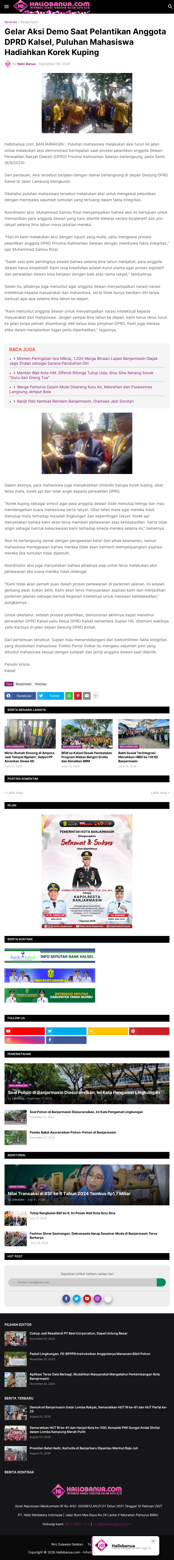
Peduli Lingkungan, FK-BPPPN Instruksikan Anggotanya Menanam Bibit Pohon (90, 1354)
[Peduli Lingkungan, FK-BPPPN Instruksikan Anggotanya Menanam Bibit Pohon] (16, 1359)
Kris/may (40, 684)
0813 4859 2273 (77, 1524)
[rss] (108, 1031)
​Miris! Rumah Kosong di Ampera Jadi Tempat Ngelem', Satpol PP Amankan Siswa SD (29, 757)
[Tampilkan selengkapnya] (95, 696)
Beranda (11, 22)
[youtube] (25, 1031)
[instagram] (25, 1040)
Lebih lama (159, 793)
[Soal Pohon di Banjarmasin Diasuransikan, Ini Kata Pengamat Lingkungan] (16, 1117)
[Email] (87, 696)
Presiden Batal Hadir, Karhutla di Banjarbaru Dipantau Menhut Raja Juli (84, 1448)
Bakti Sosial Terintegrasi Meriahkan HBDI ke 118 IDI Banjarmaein (138, 757)
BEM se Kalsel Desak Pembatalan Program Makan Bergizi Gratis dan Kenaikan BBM (86, 757)
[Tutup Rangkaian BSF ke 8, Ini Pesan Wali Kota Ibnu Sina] (16, 1218)
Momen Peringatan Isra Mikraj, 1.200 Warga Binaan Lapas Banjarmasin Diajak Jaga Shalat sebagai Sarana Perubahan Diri (83, 361)
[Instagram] (98, 1299)
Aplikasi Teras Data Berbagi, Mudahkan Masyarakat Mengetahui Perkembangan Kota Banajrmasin (95, 1376)
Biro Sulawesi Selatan (67, 1544)
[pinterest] (149, 1031)
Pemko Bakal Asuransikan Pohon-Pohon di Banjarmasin (73, 1132)
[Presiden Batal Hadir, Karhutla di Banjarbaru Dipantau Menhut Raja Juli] (16, 1453)
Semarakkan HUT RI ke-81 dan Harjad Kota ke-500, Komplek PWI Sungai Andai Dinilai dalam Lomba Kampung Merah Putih (95, 1430)
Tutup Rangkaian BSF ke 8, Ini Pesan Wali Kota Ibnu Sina (72, 1213)
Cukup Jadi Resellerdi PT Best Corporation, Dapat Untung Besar (79, 1333)
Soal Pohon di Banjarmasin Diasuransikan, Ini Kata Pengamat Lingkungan (86, 1112)
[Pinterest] (78, 696)
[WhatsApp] (69, 696)
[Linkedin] (108, 1299)
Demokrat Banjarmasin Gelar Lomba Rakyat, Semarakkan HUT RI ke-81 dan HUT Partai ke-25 (98, 1409)
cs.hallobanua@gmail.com (112, 1524)
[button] (6, 7)
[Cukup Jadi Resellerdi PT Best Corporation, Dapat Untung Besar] (16, 1338)
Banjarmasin (30, 22)
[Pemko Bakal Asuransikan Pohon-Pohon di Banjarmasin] (16, 1137)
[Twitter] (77, 1299)
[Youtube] (87, 1299)
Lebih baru (15, 793)
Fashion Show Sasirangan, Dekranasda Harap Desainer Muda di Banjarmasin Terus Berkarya (93, 1235)
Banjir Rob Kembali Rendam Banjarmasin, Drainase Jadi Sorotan (75, 401)
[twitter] (66, 1031)
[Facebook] (66, 1299)
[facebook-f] (66, 1040)
